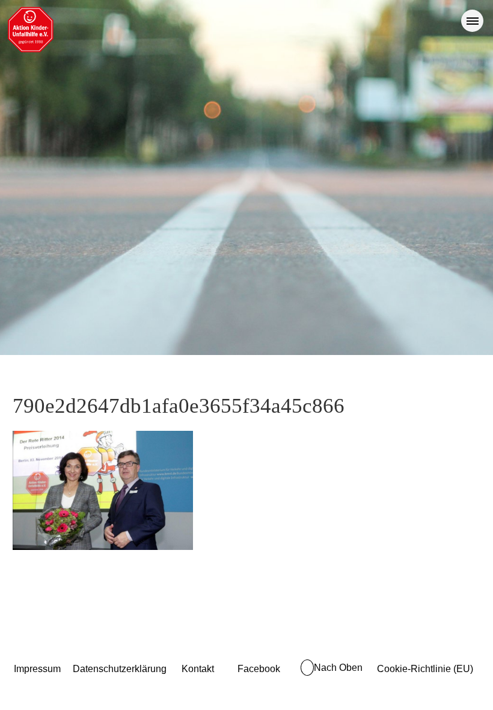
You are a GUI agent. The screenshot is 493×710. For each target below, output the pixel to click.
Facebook (258, 669)
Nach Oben (338, 667)
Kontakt (198, 669)
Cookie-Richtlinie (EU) (425, 669)
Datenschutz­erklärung (120, 669)
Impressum (37, 669)
